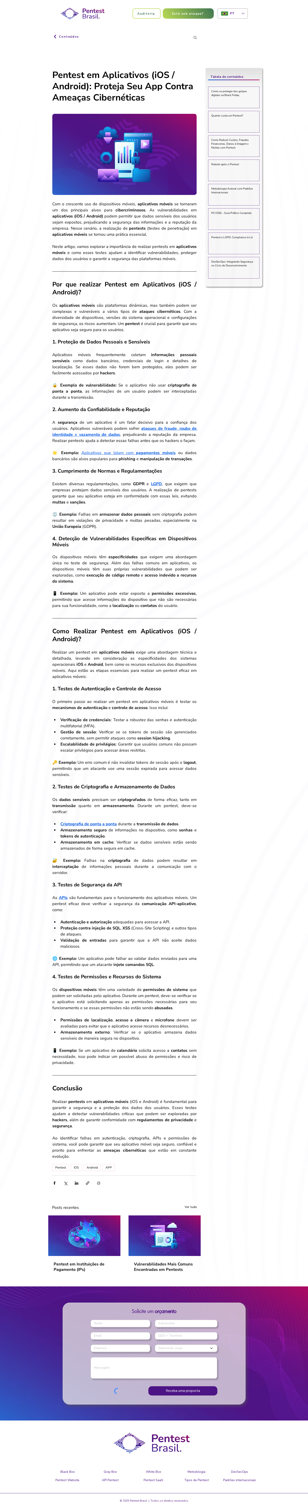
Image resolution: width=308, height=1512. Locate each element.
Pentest (60, 1167)
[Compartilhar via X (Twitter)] (65, 1183)
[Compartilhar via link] (87, 1183)
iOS (76, 1167)
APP (109, 1167)
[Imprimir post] (99, 1183)
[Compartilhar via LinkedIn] (76, 1183)
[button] (188, 13)
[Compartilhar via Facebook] (54, 1183)
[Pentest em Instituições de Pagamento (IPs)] (84, 1235)
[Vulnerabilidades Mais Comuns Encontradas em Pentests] (165, 1235)
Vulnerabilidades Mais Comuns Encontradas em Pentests (163, 1266)
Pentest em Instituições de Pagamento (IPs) (79, 1266)
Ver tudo (191, 1207)
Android (92, 1167)
